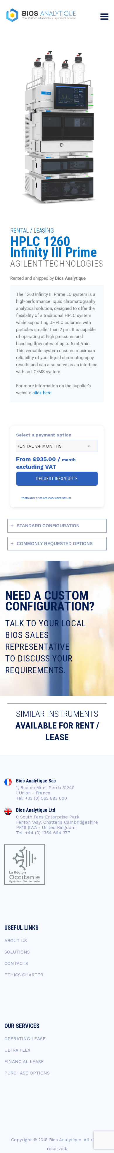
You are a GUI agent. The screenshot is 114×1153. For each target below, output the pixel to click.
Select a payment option (43, 435)
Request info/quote (57, 478)
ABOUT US (15, 940)
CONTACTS (16, 963)
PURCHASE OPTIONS (27, 1073)
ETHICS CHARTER (23, 975)
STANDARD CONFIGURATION (48, 525)
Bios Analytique (65, 1139)
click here (41, 392)
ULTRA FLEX (17, 1050)
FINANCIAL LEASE (24, 1061)
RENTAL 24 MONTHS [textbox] (39, 446)
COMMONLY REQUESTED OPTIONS (55, 543)
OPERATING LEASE (25, 1038)
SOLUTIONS (17, 952)
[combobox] (57, 446)
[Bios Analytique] (40, 15)
